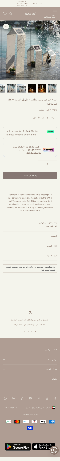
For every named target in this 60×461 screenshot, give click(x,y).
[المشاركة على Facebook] (47, 117)
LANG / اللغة (13, 408)
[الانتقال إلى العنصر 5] (11, 88)
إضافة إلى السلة (30, 175)
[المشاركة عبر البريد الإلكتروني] (34, 117)
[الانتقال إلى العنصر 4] (21, 88)
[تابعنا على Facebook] (55, 398)
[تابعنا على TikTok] (22, 398)
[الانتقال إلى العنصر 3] (31, 88)
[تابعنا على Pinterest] (38, 398)
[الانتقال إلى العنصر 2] (42, 88)
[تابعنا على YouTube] (30, 398)
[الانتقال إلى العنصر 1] (52, 88)
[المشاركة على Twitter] (43, 117)
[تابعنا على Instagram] (46, 398)
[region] (30, 318)
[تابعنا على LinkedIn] (13, 398)
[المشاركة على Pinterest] (38, 117)
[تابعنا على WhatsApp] (5, 398)
